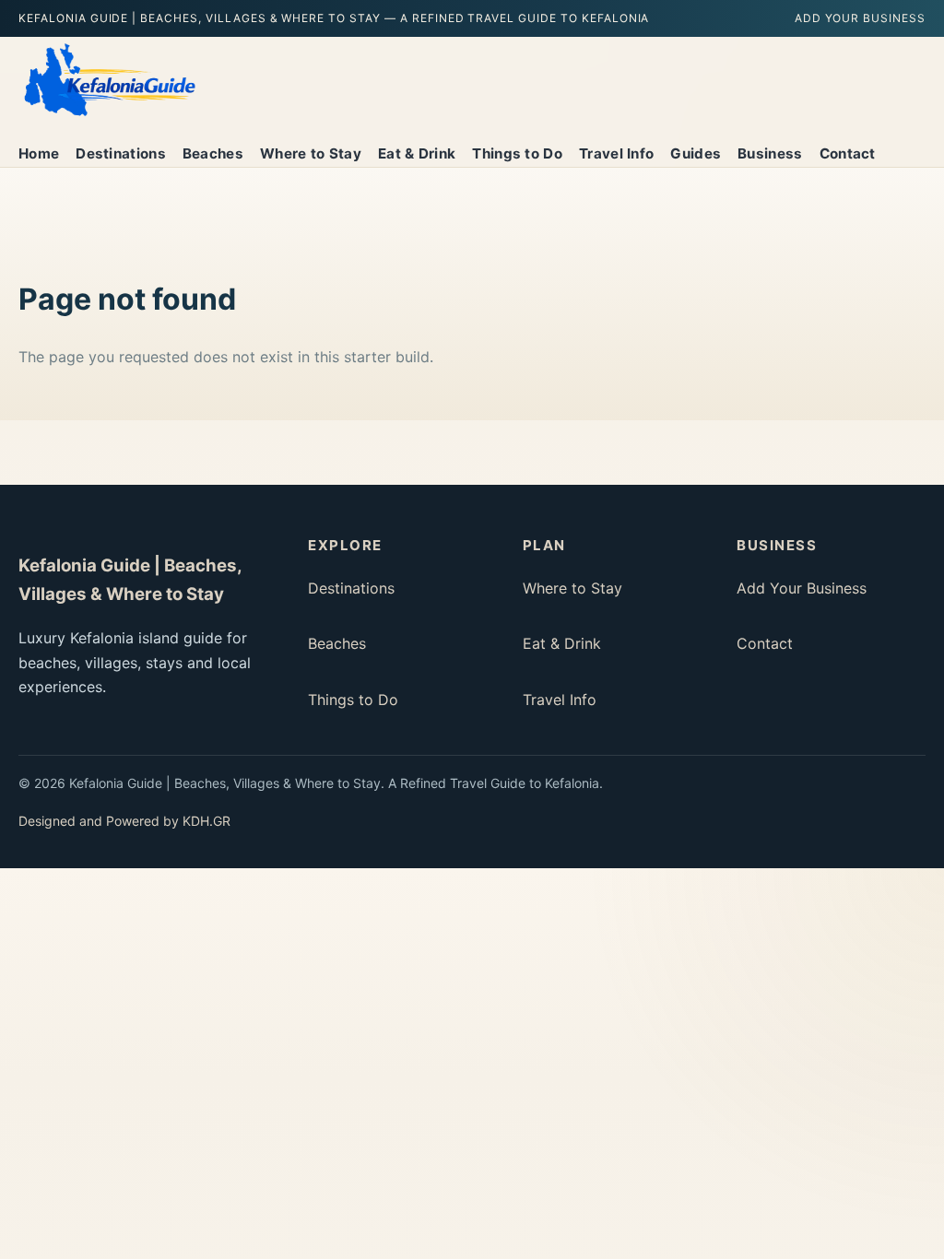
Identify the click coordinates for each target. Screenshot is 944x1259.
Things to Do (517, 153)
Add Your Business (860, 18)
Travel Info (616, 153)
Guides (695, 153)
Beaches (213, 153)
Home (38, 153)
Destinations (121, 153)
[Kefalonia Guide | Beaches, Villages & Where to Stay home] (108, 80)
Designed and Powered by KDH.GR (124, 821)
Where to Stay (310, 153)
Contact (848, 153)
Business (770, 153)
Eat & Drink (416, 153)
